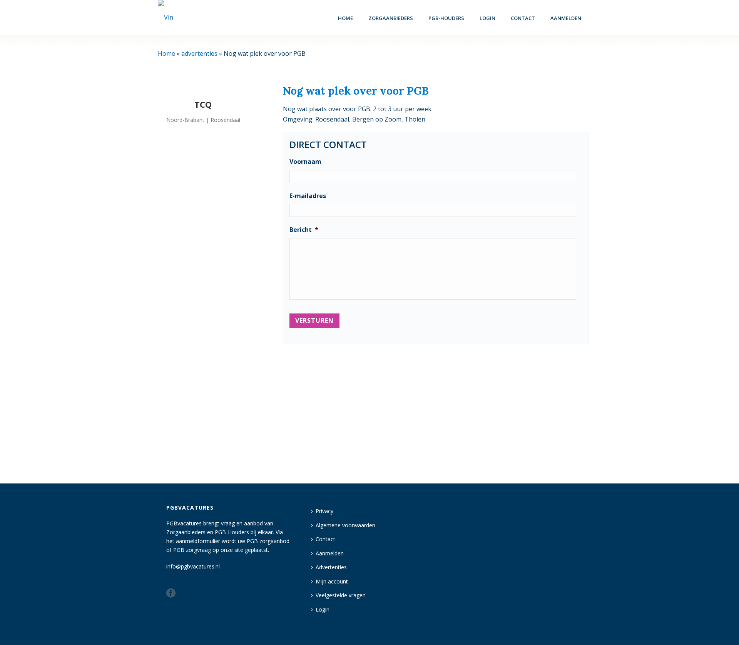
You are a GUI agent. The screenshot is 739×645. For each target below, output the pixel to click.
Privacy (324, 511)
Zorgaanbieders (390, 18)
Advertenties (331, 567)
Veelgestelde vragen (341, 595)
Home (345, 18)
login (487, 18)
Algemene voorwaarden (345, 525)
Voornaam (305, 162)
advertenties (199, 53)
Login (322, 609)
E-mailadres (307, 196)
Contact (523, 18)
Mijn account (332, 581)
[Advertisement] (436, 410)
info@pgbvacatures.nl (193, 566)
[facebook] (171, 593)
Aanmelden (565, 18)
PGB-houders (446, 18)
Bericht (303, 230)
